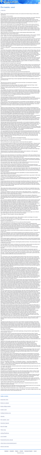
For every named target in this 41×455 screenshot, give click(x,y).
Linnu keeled (3, 436)
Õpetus (16, 451)
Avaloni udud (4, 409)
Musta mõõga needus (6, 406)
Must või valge (4, 426)
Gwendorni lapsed (5, 423)
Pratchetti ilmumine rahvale (7, 439)
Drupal (23, 452)
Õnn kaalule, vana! (5, 419)
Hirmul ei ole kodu (5, 446)
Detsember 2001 (4, 399)
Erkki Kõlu (3, 10)
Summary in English (28, 451)
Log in (35, 451)
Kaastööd (12, 451)
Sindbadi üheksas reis (6, 413)
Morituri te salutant (5, 403)
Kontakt (21, 451)
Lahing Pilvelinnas (5, 433)
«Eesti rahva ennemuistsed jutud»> (9, 443)
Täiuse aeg (3, 429)
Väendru (2, 416)
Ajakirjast (6, 451)
